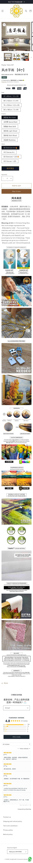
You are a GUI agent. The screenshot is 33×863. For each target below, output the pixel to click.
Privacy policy (8, 830)
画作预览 (10, 168)
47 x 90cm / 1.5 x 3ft (11, 96)
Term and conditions (10, 826)
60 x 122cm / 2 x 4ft (11, 101)
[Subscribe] (27, 708)
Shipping (4, 81)
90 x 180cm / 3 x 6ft (11, 110)
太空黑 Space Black (10, 122)
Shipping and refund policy (12, 821)
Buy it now (16, 191)
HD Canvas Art (9, 152)
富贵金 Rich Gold (10, 117)
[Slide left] (2, 57)
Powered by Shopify (22, 859)
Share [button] (6, 683)
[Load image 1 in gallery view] (8, 57)
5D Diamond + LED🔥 (11, 157)
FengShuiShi (13, 859)
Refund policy (8, 834)
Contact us (7, 817)
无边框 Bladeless (10, 140)
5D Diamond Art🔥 (10, 148)
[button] (2, 11)
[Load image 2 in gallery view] (16, 57)
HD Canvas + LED (10, 161)
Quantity (4, 174)
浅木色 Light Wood (10, 131)
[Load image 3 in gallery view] (25, 57)
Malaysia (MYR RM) (15, 851)
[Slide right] (31, 57)
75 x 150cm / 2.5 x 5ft (12, 105)
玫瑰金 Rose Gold (10, 126)
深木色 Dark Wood (10, 135)
